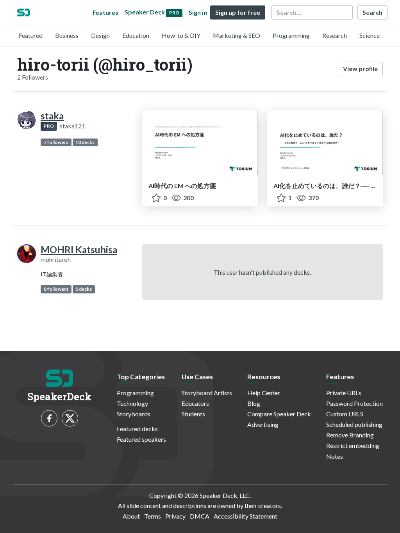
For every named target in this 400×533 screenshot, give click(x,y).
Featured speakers (141, 439)
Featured (31, 35)
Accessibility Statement (245, 516)
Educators (195, 403)
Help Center (263, 392)
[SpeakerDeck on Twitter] (70, 418)
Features (105, 12)
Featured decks (137, 428)
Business (67, 35)
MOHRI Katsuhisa (79, 249)
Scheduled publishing (354, 424)
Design (100, 35)
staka (52, 115)
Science (369, 35)
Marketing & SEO (236, 35)
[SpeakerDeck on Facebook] (49, 418)
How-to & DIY (181, 35)
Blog (253, 403)
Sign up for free (237, 12)
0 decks (83, 289)
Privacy (175, 516)
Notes (334, 456)
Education (135, 35)
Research (334, 35)
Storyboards (133, 414)
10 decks (85, 142)
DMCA (199, 516)
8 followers (56, 289)
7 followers (56, 142)
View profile (360, 68)
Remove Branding (350, 435)
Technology (132, 403)
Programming (291, 35)
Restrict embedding (352, 445)
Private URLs (343, 392)
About (131, 516)
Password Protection (354, 403)
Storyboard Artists (207, 392)
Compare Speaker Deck (279, 414)
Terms (152, 516)
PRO (49, 126)
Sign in (198, 12)
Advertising (263, 424)
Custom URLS (344, 414)
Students (193, 414)
